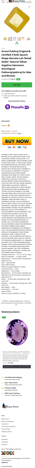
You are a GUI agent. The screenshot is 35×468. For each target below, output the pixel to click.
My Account (5, 419)
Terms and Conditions (8, 426)
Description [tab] (5, 121)
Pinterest (4, 444)
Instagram (4, 442)
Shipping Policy (6, 431)
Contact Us (4, 424)
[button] (30, 1)
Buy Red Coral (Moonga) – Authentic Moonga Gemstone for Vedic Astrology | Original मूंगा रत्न (16, 303)
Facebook (4, 439)
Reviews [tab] (5, 125)
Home (3, 2)
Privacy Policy (5, 429)
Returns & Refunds (7, 421)
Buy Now (16, 85)
